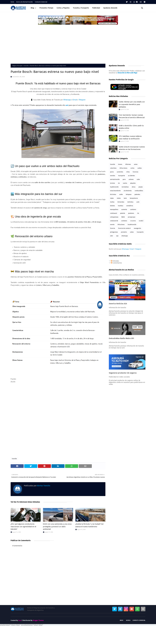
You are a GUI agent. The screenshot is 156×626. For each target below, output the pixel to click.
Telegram (82, 100)
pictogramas (114, 232)
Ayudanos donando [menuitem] (110, 8)
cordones (124, 221)
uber (111, 236)
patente (122, 213)
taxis (125, 198)
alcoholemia (128, 190)
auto (137, 202)
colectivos (113, 168)
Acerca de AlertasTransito (24, 2)
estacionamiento (115, 190)
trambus (120, 206)
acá (67, 105)
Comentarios (117, 263)
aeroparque (131, 217)
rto (138, 213)
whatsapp (125, 236)
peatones (131, 213)
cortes (132, 168)
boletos (112, 206)
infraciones (121, 224)
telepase (128, 194)
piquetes (133, 183)
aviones (131, 179)
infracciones (123, 168)
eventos (112, 175)
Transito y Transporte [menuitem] (81, 8)
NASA (123, 217)
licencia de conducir (124, 228)
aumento (124, 209)
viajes (112, 198)
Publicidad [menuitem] (96, 8)
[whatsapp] (134, 2)
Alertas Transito (43, 486)
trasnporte (140, 232)
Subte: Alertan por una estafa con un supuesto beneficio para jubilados (132, 104)
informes (128, 164)
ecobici (141, 221)
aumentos (120, 172)
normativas (125, 187)
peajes (141, 187)
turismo (112, 183)
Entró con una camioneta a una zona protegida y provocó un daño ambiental (57, 526)
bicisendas (121, 202)
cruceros (133, 221)
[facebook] (136, 2)
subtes (139, 168)
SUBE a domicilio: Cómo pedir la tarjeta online (131, 127)
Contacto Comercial (41, 2)
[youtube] (131, 609)
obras (133, 187)
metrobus (130, 202)
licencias (135, 172)
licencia (112, 228)
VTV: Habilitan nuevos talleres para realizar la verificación (130, 137)
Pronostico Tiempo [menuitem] (46, 8)
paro (124, 179)
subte (121, 194)
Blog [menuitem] (32, 8)
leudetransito (132, 224)
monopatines (114, 209)
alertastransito (115, 179)
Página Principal (17, 65)
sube (138, 179)
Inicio (12, 2)
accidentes (131, 175)
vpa (117, 236)
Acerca (128, 620)
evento (112, 224)
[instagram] (130, 2)
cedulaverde (114, 221)
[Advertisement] (78, 42)
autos (135, 164)
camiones (133, 209)
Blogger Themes (38, 620)
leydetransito (114, 187)
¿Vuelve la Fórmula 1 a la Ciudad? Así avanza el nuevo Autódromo (89, 525)
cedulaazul (113, 213)
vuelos (125, 183)
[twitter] (126, 2)
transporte (121, 175)
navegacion (137, 228)
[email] (140, 2)
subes (132, 232)
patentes (137, 194)
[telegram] (144, 2)
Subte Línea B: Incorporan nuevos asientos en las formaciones (132, 148)
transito (26, 65)
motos (119, 198)
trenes (120, 164)
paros (112, 172)
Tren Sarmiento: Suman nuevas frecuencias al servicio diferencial (132, 116)
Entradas (115, 261)
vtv (119, 183)
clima (128, 172)
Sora (19, 620)
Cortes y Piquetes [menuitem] (63, 8)
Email (75, 100)
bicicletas (113, 194)
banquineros (134, 198)
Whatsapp (67, 100)
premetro (124, 232)
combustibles (139, 190)
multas (112, 202)
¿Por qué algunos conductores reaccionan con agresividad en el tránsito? (23, 526)
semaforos (129, 206)
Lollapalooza (114, 217)
